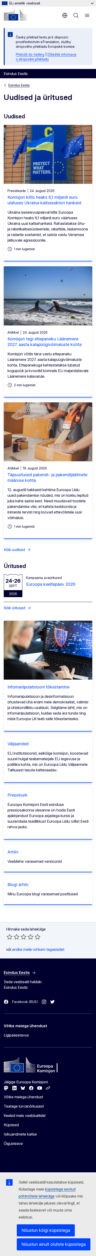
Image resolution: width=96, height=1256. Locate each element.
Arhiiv (12, 851)
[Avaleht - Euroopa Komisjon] (15, 15)
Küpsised (11, 1125)
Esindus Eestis (19, 85)
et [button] (65, 15)
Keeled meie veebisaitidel (24, 1115)
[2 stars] (13, 937)
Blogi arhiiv (18, 884)
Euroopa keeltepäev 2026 (50, 584)
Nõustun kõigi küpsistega (45, 1230)
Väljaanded (18, 743)
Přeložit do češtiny (30, 54)
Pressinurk (17, 795)
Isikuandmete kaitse (20, 1134)
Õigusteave (13, 1143)
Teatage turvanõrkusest (24, 1106)
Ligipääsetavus (16, 1035)
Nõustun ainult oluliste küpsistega (53, 1244)
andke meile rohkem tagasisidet (38, 949)
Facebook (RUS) (25, 1002)
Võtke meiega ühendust (23, 1097)
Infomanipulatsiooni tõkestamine (38, 686)
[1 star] (9, 937)
